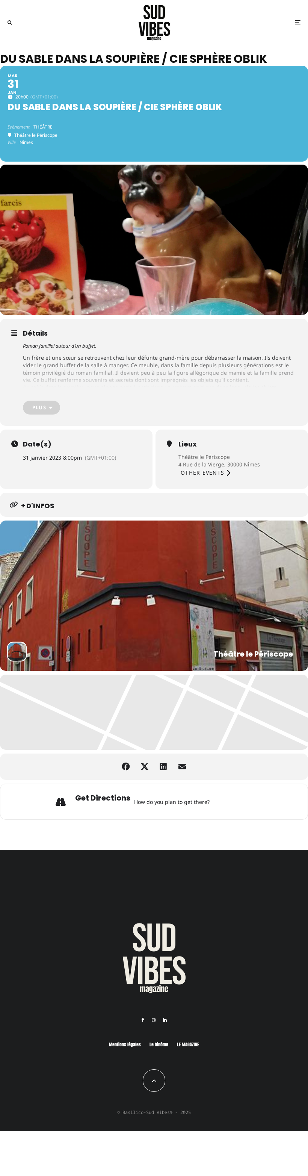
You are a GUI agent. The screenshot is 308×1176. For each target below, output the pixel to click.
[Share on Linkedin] (163, 766)
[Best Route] (217, 801)
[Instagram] (153, 1020)
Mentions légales (125, 1044)
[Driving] (226, 801)
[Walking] (245, 801)
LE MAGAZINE (188, 1044)
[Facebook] (143, 1020)
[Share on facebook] (125, 766)
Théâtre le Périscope (204, 456)
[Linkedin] (165, 1020)
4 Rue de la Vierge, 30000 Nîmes (219, 464)
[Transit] (236, 801)
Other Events (202, 472)
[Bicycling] (254, 801)
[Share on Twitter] (144, 766)
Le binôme (158, 1044)
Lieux (187, 444)
